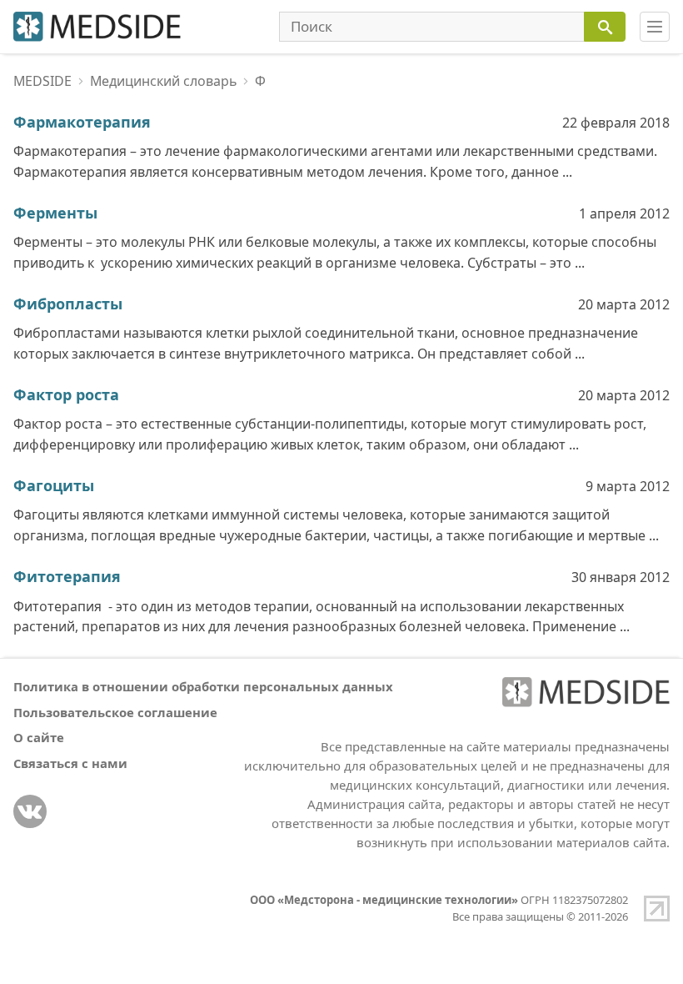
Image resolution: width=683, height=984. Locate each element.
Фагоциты (53, 485)
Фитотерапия (67, 576)
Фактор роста (66, 394)
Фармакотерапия (82, 122)
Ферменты (55, 213)
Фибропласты (67, 304)
